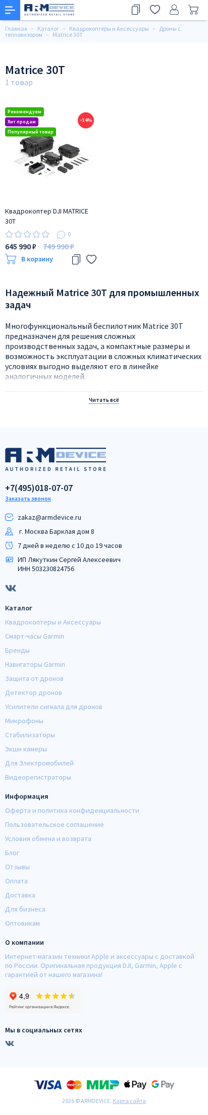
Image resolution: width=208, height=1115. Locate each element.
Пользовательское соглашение (54, 824)
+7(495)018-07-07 (39, 488)
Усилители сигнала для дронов (53, 706)
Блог (12, 852)
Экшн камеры (26, 748)
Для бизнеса (25, 909)
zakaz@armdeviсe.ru (49, 517)
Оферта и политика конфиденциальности (72, 810)
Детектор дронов (33, 692)
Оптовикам (22, 923)
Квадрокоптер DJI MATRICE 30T (46, 216)
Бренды (17, 650)
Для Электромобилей (39, 763)
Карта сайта (129, 1100)
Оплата (16, 880)
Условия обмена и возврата (48, 838)
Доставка (20, 894)
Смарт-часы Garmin (34, 636)
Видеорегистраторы (38, 777)
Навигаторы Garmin (35, 664)
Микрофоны (24, 720)
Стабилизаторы (30, 734)
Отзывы (17, 866)
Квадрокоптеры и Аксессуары (53, 621)
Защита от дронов (34, 678)
